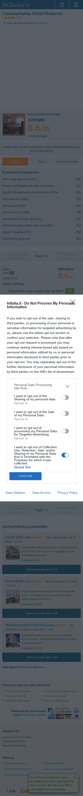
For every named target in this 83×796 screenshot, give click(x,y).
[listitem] (41, 386)
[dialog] (41, 398)
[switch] (65, 397)
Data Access (41, 492)
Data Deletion (15, 492)
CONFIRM (26, 476)
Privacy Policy (68, 492)
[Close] (74, 303)
